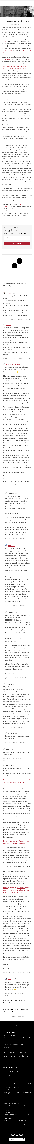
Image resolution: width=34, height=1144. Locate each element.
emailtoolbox (7, 1074)
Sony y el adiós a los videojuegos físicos (15, 1052)
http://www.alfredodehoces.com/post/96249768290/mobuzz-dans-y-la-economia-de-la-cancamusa (16, 782)
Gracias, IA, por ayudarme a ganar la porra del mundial (17, 1070)
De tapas (6, 1110)
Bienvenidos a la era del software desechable (16, 1049)
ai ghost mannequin (9, 1070)
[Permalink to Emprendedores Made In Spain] (17, 12)
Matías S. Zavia (8, 53)
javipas (11, 545)
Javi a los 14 (7, 1047)
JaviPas (11, 979)
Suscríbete (17, 243)
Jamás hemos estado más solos (12, 1112)
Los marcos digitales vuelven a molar (14, 1108)
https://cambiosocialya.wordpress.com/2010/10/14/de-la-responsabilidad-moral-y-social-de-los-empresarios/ (16, 890)
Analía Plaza (6, 59)
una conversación (7, 50)
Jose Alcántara (27, 50)
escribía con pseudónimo (13, 132)
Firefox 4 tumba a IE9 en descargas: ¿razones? (17, 1124)
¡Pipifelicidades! (8, 1118)
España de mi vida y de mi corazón (13, 1044)
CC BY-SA (17, 1131)
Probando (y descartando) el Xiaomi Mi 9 (15, 1105)
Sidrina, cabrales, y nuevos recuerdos (14, 1042)
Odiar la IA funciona (9, 1035)
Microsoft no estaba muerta (11, 1103)
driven (9, 325)
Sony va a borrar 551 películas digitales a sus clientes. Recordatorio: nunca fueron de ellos (17, 1055)
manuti (9, 293)
